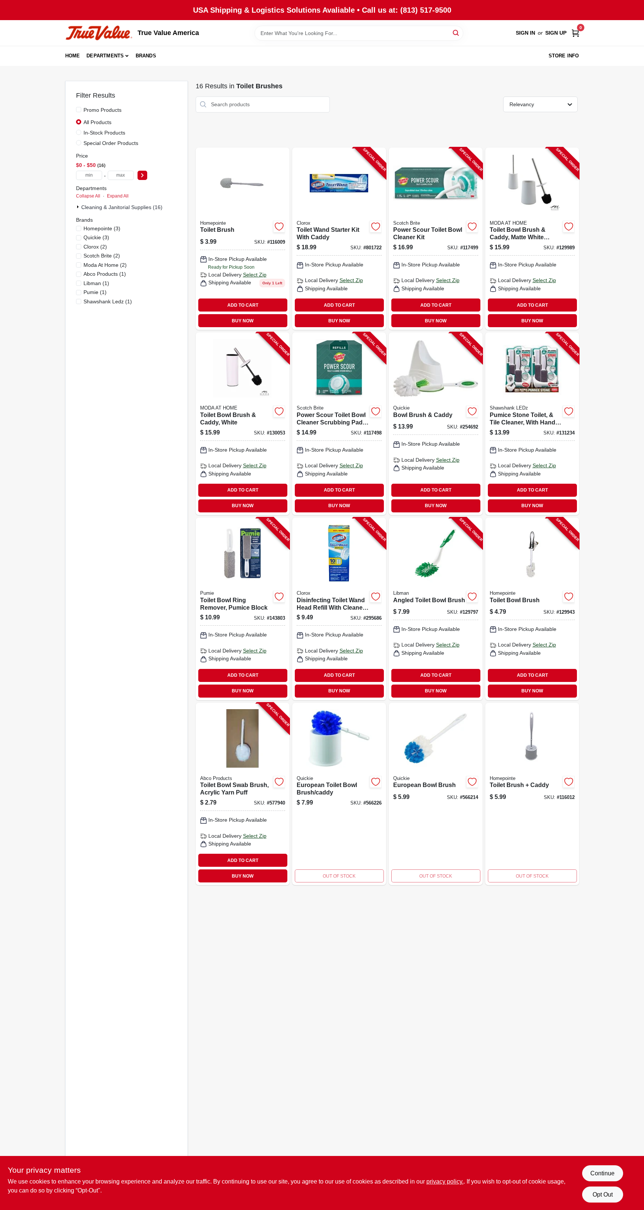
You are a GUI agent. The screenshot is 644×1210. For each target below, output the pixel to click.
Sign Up (555, 33)
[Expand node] (78, 206)
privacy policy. (445, 1181)
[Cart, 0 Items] (575, 33)
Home (72, 56)
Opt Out (603, 1194)
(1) (104, 274)
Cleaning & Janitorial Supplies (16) (121, 207)
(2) (95, 247)
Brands (146, 56)
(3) (101, 228)
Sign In (525, 33)
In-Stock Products (104, 133)
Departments (105, 56)
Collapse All (88, 196)
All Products (97, 122)
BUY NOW (242, 320)
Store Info (564, 56)
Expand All (118, 196)
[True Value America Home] (98, 33)
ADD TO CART (242, 305)
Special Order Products (110, 143)
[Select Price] (142, 175)
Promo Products (102, 110)
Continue (602, 1173)
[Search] (456, 32)
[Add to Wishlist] (279, 227)
